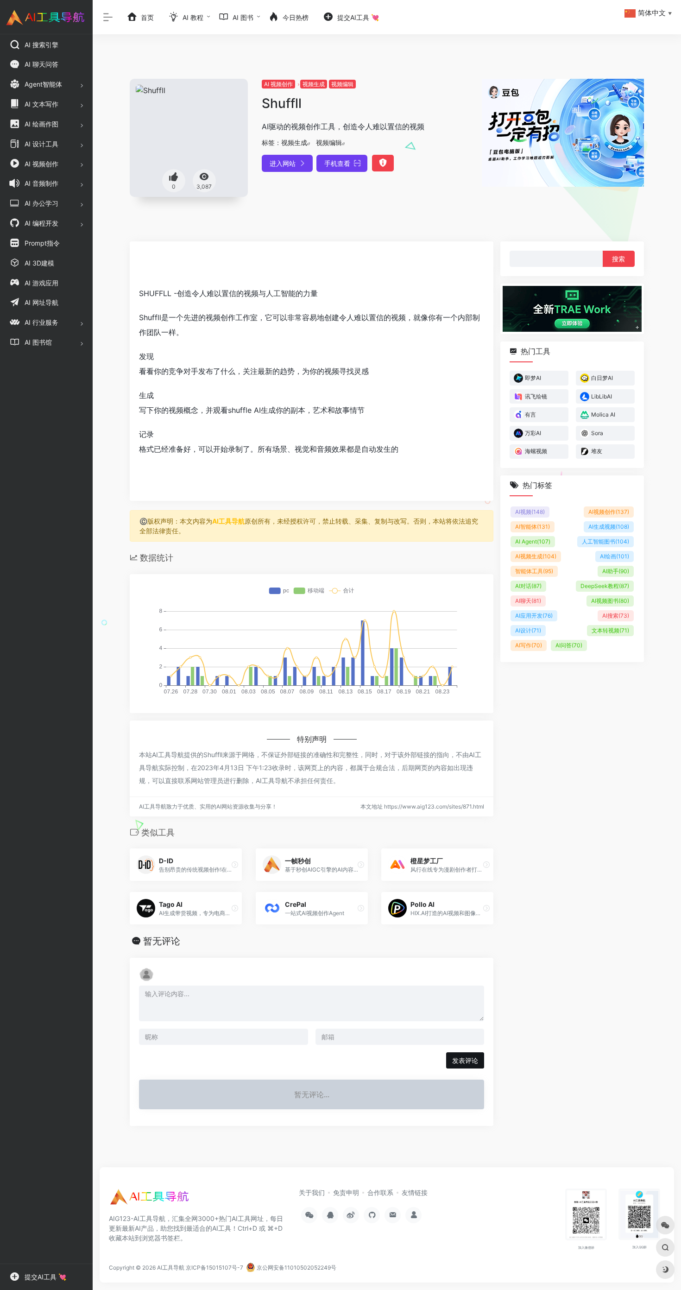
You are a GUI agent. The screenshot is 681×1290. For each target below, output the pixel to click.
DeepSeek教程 (604, 585)
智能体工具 (534, 571)
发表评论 (465, 1060)
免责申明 (346, 1192)
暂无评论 (161, 941)
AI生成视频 (608, 526)
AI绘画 (614, 556)
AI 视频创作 (278, 84)
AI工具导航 (228, 521)
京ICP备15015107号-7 (214, 1267)
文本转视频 (610, 630)
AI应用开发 (534, 615)
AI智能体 (532, 526)
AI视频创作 (608, 511)
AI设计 (528, 630)
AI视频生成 (535, 556)
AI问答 (568, 645)
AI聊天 (528, 600)
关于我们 (312, 1192)
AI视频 (530, 511)
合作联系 (380, 1192)
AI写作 (528, 645)
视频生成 (314, 84)
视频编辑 (342, 84)
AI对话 (528, 585)
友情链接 (415, 1192)
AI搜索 (615, 615)
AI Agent (532, 541)
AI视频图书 (610, 600)
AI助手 (615, 571)
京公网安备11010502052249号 (295, 1267)
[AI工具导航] (150, 1199)
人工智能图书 (605, 541)
